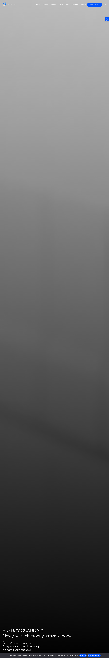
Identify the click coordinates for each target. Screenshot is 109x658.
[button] (104, 4)
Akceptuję (83, 655)
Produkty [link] (45, 4)
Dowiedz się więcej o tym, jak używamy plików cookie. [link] (64, 655)
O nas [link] (61, 4)
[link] (107, 19)
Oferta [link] (38, 4)
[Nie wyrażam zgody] (107, 655)
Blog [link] (67, 4)
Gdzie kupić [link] (75, 4)
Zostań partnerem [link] (94, 5)
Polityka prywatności (94, 655)
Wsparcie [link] (53, 4)
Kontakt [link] (83, 4)
